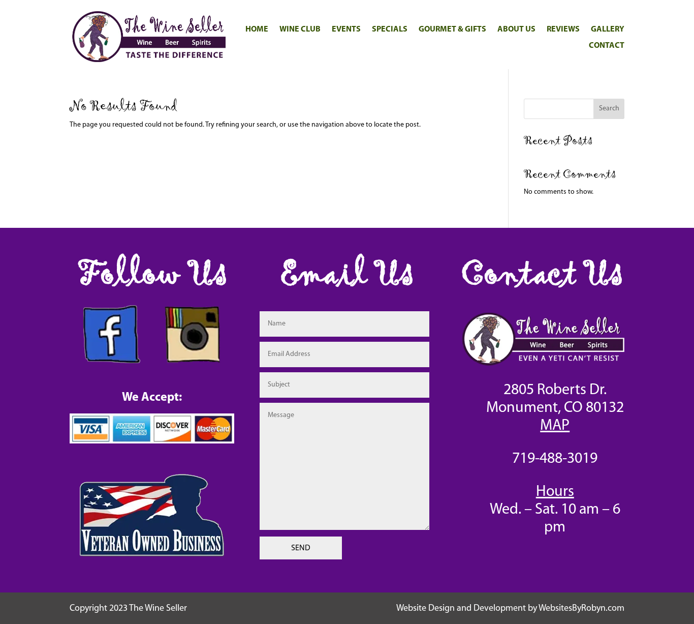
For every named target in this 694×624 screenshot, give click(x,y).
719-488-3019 (554, 459)
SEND (300, 548)
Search (609, 108)
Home (256, 29)
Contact (606, 46)
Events (346, 29)
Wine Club (300, 29)
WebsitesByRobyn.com (581, 608)
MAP (555, 426)
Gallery (607, 29)
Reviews (563, 29)
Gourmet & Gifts (452, 29)
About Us (516, 29)
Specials (389, 29)
